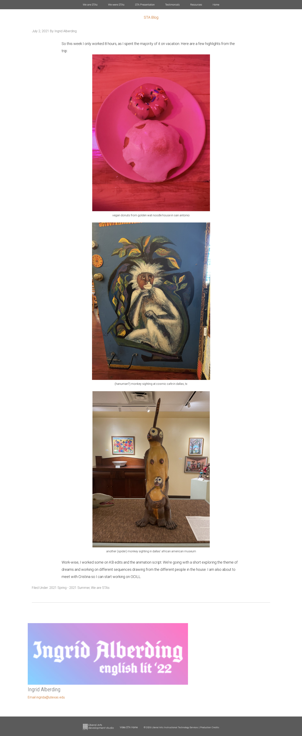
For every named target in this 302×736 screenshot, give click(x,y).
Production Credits (209, 727)
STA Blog (151, 17)
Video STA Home (129, 727)
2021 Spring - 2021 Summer (69, 588)
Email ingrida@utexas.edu (46, 697)
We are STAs (100, 588)
